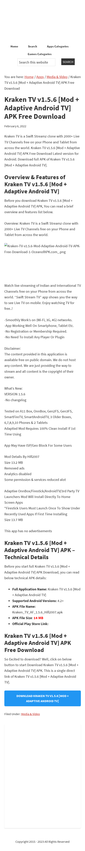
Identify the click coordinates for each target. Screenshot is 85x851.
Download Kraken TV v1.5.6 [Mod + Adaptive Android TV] (42, 698)
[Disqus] (42, 775)
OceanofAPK (42, 21)
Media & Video (30, 714)
